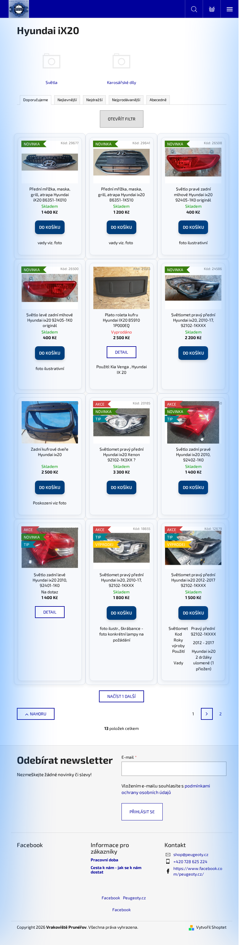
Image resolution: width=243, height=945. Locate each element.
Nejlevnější (67, 99)
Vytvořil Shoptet (211, 927)
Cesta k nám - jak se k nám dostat (116, 869)
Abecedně (158, 99)
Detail (121, 352)
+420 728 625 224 (190, 861)
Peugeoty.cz (134, 897)
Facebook (111, 897)
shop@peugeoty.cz (190, 854)
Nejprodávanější (126, 99)
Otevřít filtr (121, 118)
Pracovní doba (104, 859)
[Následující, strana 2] (207, 714)
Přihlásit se (142, 811)
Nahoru (38, 713)
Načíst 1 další (121, 696)
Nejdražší (94, 99)
